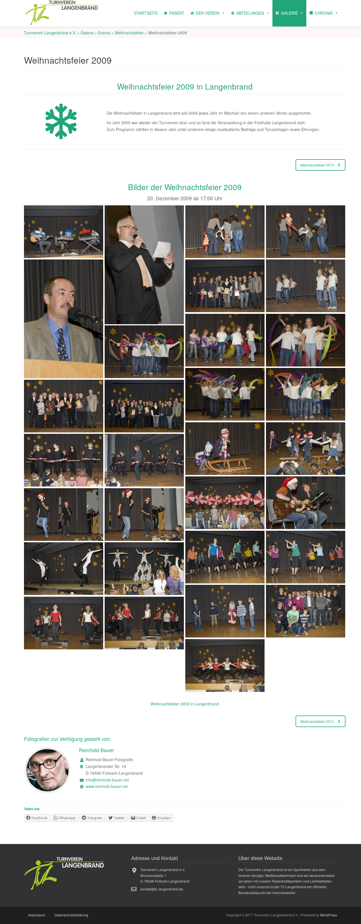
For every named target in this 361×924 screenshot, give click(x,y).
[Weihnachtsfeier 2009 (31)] (225, 665)
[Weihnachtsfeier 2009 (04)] (305, 231)
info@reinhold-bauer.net (107, 779)
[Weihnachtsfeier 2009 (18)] (144, 460)
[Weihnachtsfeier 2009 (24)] (305, 557)
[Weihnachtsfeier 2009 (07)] (305, 285)
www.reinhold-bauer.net (107, 786)
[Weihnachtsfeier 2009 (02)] (144, 264)
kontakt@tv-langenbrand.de (161, 889)
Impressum (36, 914)
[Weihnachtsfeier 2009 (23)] (225, 557)
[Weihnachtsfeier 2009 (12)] (305, 394)
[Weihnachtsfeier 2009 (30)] (144, 623)
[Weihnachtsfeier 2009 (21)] (63, 514)
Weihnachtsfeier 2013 (317, 165)
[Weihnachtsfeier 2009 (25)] (63, 568)
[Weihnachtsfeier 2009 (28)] (305, 611)
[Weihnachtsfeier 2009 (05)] (63, 318)
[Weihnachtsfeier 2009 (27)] (225, 611)
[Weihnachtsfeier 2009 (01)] (63, 231)
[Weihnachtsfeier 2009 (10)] (144, 351)
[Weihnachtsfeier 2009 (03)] (225, 231)
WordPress (328, 914)
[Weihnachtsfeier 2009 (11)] (225, 394)
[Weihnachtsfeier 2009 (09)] (305, 340)
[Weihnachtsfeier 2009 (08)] (225, 340)
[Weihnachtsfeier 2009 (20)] (305, 502)
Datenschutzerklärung (71, 914)
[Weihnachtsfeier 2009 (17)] (63, 460)
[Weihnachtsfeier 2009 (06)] (225, 285)
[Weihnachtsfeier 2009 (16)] (305, 448)
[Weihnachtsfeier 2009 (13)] (63, 406)
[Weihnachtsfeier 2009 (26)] (144, 568)
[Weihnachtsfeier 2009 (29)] (63, 623)
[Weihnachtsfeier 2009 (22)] (144, 514)
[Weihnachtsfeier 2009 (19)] (225, 502)
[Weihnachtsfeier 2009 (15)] (225, 448)
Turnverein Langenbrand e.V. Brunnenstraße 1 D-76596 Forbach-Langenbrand (165, 875)
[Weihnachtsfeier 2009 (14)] (144, 406)
